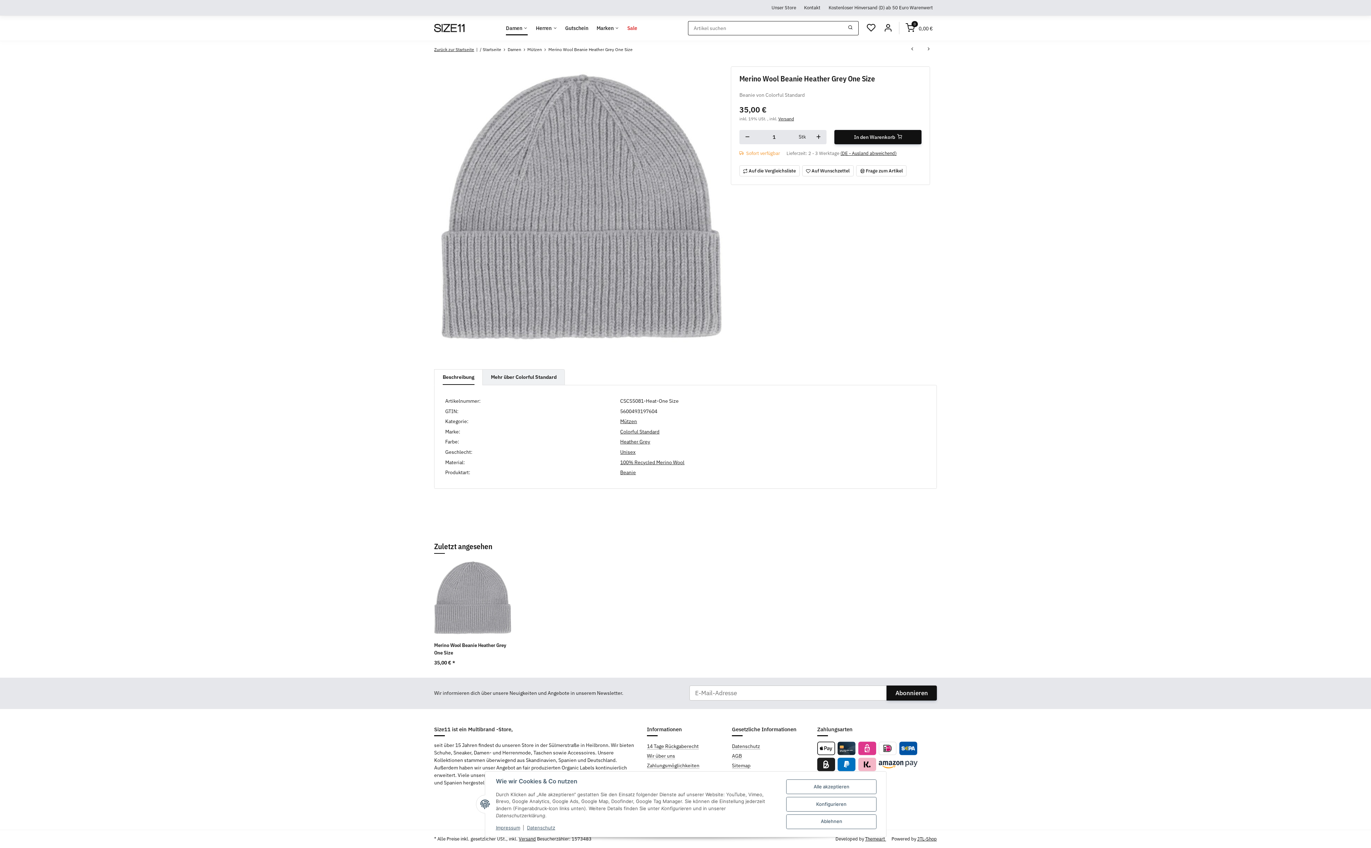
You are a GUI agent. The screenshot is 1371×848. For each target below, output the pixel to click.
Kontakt (812, 7)
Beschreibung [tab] (458, 377)
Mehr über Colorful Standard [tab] (524, 377)
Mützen (628, 421)
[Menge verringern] (747, 137)
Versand (786, 118)
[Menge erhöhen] (818, 137)
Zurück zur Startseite (454, 49)
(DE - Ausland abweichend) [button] (868, 153)
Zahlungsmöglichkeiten (673, 765)
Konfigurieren (831, 804)
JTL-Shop (927, 839)
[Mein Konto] (888, 28)
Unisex (628, 452)
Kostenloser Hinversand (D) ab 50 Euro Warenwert (881, 7)
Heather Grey (635, 441)
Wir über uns (661, 756)
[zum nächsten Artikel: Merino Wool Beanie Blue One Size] (928, 49)
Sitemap (741, 765)
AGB (737, 756)
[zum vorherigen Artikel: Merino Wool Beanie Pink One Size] (912, 49)
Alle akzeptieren (831, 786)
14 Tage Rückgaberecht (673, 746)
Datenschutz (541, 828)
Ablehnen (831, 821)
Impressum (508, 828)
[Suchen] (851, 28)
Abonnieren (911, 693)
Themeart (875, 839)
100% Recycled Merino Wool (652, 462)
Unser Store (784, 7)
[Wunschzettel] (871, 28)
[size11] (449, 28)
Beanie (628, 472)
